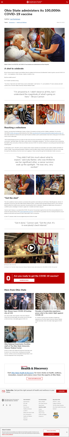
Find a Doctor (26, 407)
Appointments (26, 401)
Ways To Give (41, 412)
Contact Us (41, 416)
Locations (25, 410)
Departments (41, 405)
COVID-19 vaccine (14, 133)
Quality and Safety (42, 414)
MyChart (25, 405)
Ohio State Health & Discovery (22, 373)
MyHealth (25, 419)
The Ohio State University (58, 405)
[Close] (66, 432)
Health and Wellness (22, 22)
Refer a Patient (42, 401)
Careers (40, 409)
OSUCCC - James (56, 401)
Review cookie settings (51, 430)
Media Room (41, 411)
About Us (25, 418)
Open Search (67, 2)
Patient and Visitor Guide (28, 412)
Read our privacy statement (7, 434)
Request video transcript (11, 264)
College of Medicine (57, 403)
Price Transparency (27, 414)
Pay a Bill (25, 403)
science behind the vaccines (26, 211)
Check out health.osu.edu (34, 378)
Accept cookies (51, 434)
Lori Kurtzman (15, 19)
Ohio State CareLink (43, 403)
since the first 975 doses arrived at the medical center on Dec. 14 (47, 133)
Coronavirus (12, 22)
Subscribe (62, 391)
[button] (31, 248)
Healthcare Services (27, 408)
